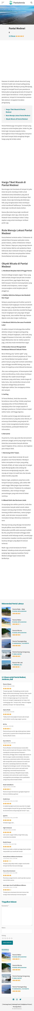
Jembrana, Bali (17, 664)
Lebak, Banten (17, 654)
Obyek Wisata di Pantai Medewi (17, 119)
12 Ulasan (12, 36)
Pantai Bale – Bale (18, 609)
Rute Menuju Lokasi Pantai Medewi (18, 115)
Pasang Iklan (17, 1006)
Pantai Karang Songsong (21, 652)
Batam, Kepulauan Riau (19, 611)
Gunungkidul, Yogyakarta (21, 643)
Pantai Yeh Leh (17, 662)
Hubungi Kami (16, 1004)
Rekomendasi (5, 949)
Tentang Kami (7, 1004)
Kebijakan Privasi (26, 1004)
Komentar (5, 906)
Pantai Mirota (17, 630)
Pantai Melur (16, 620)
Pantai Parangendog (19, 641)
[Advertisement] (17, 61)
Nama (3, 928)
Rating (4, 935)
